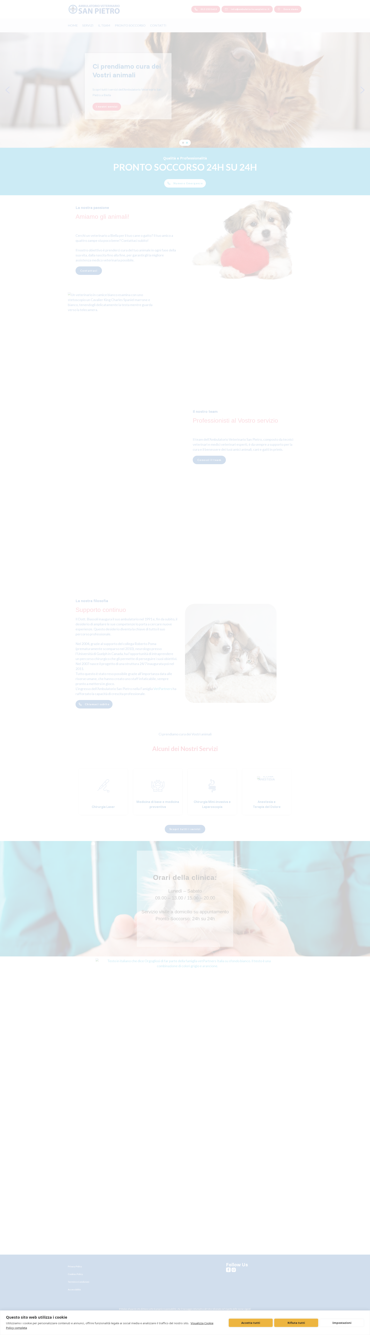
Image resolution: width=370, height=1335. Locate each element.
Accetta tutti (250, 1323)
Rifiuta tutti (296, 1323)
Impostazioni (342, 1323)
